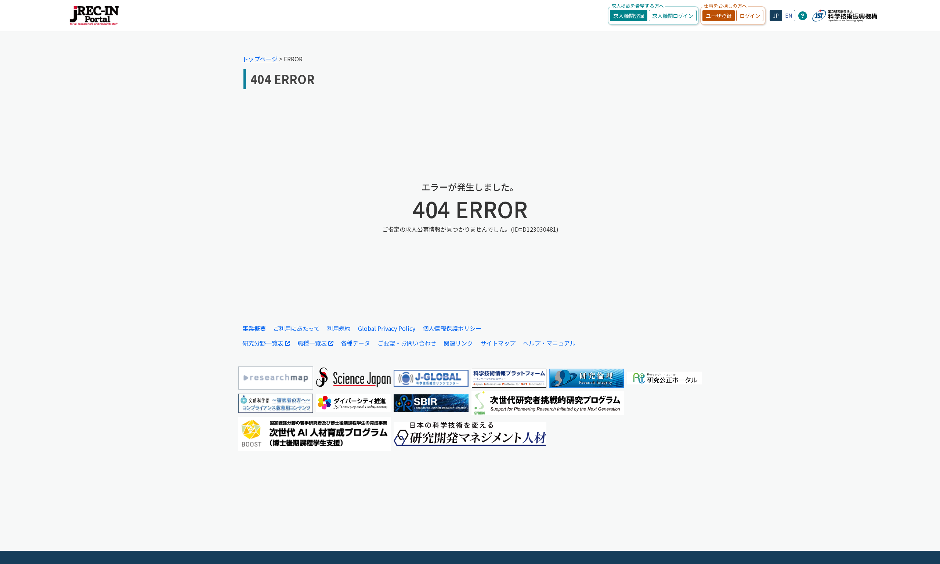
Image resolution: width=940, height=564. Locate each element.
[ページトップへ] (923, 547)
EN (788, 15)
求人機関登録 (628, 15)
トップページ (260, 58)
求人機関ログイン (672, 15)
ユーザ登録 (718, 15)
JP (776, 15)
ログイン (750, 15)
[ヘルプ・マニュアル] (802, 15)
